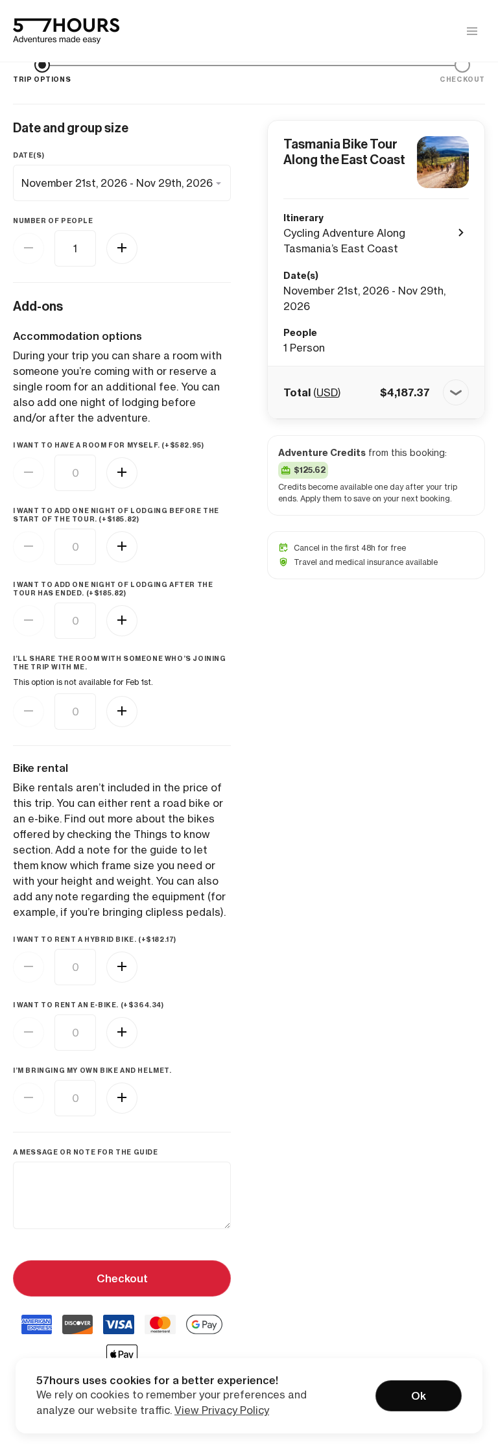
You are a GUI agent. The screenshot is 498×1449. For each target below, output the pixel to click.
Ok (418, 1395)
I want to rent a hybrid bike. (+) (94, 939)
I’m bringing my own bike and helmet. (92, 1070)
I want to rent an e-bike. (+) (88, 1005)
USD (327, 392)
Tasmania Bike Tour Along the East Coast (344, 151)
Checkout (122, 1278)
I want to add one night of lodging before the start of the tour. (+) (116, 515)
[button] (376, 392)
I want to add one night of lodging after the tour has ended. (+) (113, 589)
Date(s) (28, 155)
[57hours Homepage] (66, 31)
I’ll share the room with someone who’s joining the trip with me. (119, 662)
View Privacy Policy (221, 1410)
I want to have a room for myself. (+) (108, 445)
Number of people (53, 221)
